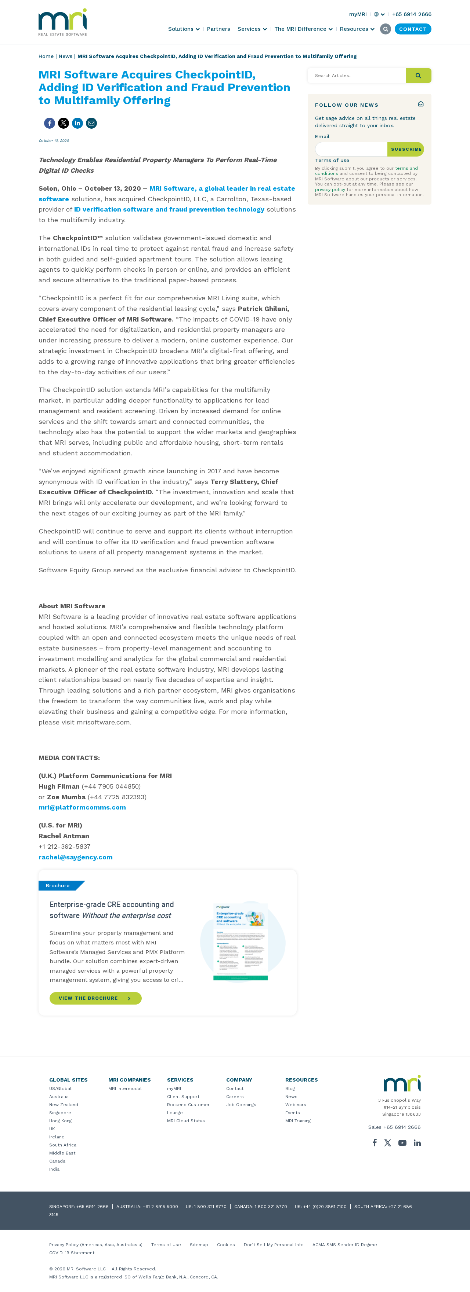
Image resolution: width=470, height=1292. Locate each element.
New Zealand (63, 1104)
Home (46, 56)
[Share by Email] (91, 123)
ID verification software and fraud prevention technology (169, 209)
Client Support (183, 1096)
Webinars (295, 1104)
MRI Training (298, 1120)
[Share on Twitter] (63, 123)
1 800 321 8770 (210, 1206)
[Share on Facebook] (49, 123)
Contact (234, 1088)
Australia (59, 1096)
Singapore (60, 1112)
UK (52, 1128)
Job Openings (241, 1104)
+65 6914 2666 (402, 1127)
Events (292, 1112)
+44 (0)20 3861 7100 (325, 1206)
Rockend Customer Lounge (188, 1108)
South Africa (62, 1145)
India (54, 1169)
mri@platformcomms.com (82, 807)
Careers (235, 1096)
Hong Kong (60, 1120)
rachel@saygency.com (76, 857)
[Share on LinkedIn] (77, 123)
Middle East (62, 1153)
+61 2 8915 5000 (160, 1206)
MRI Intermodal (125, 1088)
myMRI (174, 1088)
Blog (290, 1088)
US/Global (60, 1088)
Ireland (57, 1136)
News (65, 56)
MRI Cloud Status (186, 1120)
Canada (57, 1161)
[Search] (418, 75)
